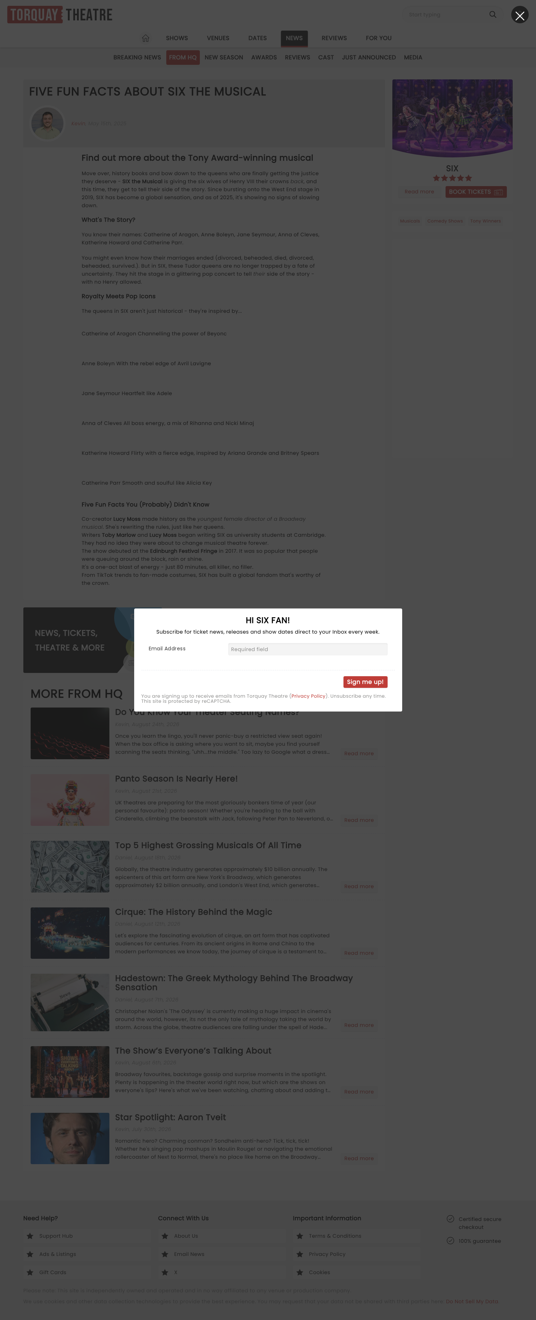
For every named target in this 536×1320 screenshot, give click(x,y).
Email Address (167, 648)
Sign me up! (365, 682)
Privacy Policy (309, 696)
